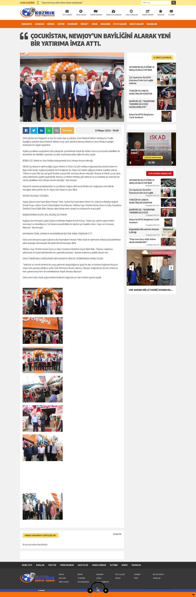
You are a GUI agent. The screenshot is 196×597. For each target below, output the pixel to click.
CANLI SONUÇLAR (132, 15)
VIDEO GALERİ (81, 15)
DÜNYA (50, 24)
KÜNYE (125, 565)
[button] (38, 2)
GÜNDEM (39, 24)
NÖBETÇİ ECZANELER (113, 15)
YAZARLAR (152, 24)
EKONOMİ (72, 24)
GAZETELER (83, 565)
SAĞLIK (98, 578)
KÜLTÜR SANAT (158, 574)
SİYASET (85, 24)
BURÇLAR (161, 15)
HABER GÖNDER (147, 15)
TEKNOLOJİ (156, 578)
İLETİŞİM (172, 15)
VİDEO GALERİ (136, 24)
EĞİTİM (60, 24)
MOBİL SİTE (27, 565)
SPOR (94, 24)
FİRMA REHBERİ (67, 565)
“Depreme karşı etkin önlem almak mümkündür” (62, 2)
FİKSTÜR (52, 565)
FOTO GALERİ (67, 15)
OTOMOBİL (81, 578)
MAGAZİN (105, 24)
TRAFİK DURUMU (96, 15)
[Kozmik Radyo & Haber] (37, 12)
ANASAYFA (27, 24)
